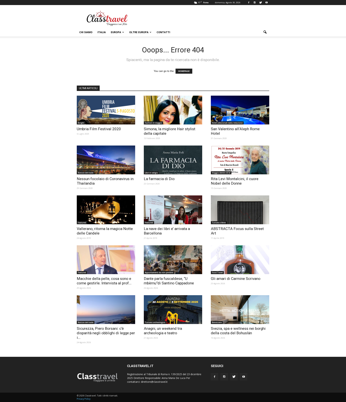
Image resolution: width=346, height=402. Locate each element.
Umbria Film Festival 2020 (99, 129)
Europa (116, 32)
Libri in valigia (151, 172)
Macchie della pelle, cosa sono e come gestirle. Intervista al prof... (104, 280)
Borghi (81, 123)
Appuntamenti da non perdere (159, 272)
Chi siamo (85, 32)
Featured (82, 222)
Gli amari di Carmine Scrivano (235, 278)
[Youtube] (266, 2)
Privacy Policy (83, 398)
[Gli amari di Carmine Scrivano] (240, 259)
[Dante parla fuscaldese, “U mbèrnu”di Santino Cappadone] (173, 259)
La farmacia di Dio (159, 179)
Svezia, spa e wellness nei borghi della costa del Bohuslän (238, 330)
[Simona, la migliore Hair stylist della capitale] (173, 110)
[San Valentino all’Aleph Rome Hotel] (240, 110)
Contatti (163, 32)
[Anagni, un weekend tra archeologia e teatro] (173, 309)
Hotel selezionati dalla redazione (227, 123)
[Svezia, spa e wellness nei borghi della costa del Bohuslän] (240, 309)
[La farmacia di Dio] (173, 160)
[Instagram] (254, 2)
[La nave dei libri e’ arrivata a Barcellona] (173, 209)
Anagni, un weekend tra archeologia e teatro (163, 330)
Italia (101, 32)
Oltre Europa (138, 32)
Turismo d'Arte (219, 222)
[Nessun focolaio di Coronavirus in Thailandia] (106, 160)
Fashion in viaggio (153, 123)
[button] (265, 32)
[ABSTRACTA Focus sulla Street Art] (240, 209)
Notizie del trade (85, 172)
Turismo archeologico (155, 322)
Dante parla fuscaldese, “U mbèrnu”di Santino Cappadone (169, 280)
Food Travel (217, 272)
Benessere (217, 322)
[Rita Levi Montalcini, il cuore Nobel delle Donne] (240, 160)
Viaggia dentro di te (221, 172)
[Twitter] (260, 2)
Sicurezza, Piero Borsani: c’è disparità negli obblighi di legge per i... (106, 333)
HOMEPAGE (184, 71)
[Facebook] (248, 2)
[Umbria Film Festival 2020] (106, 110)
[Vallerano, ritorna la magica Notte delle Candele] (106, 209)
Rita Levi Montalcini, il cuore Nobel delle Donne (234, 181)
